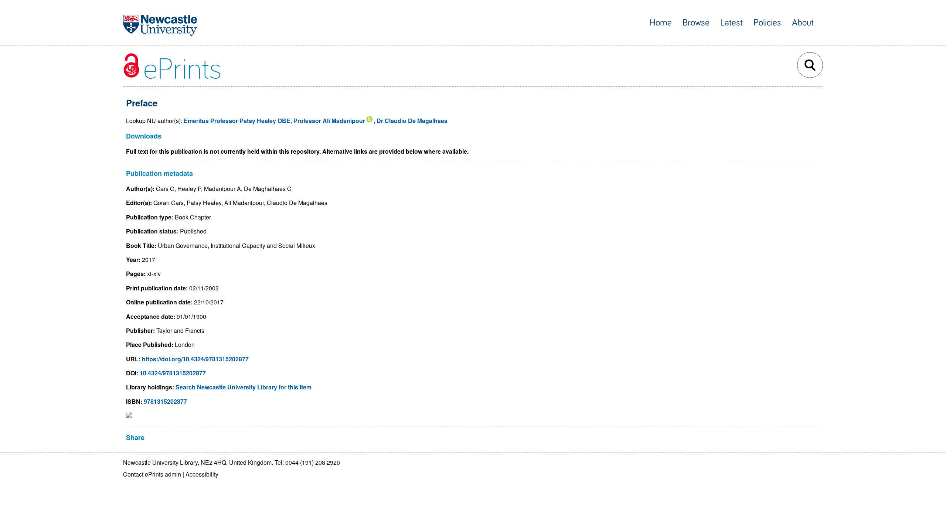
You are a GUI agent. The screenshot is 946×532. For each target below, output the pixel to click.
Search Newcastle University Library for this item (244, 387)
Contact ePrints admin (152, 474)
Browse (696, 22)
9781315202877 (165, 401)
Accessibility (202, 474)
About (803, 22)
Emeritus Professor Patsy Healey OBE (237, 120)
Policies (767, 22)
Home (661, 22)
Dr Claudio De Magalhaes (412, 120)
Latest (731, 22)
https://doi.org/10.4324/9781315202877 (195, 359)
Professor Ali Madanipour (329, 120)
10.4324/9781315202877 (173, 373)
